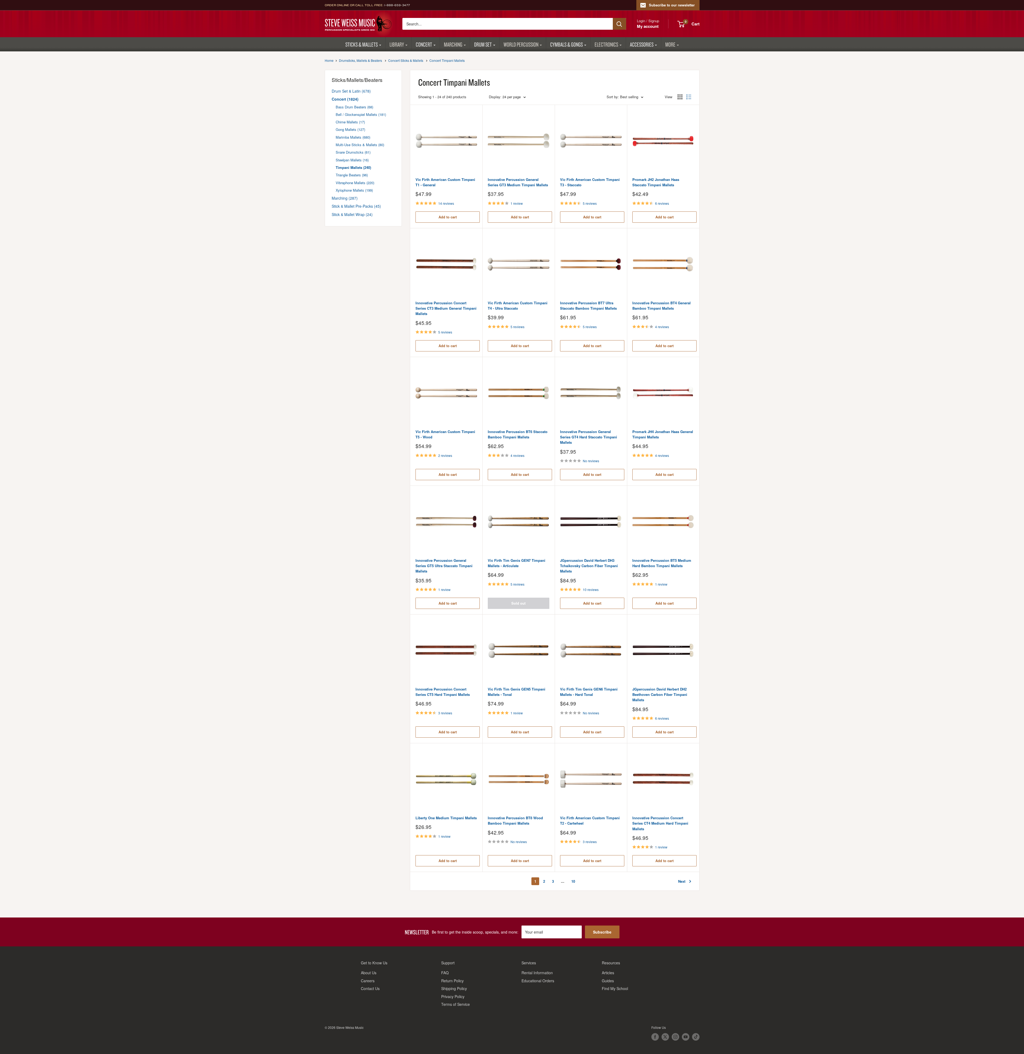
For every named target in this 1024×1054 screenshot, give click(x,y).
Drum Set (483, 44)
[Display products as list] (688, 96)
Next (681, 881)
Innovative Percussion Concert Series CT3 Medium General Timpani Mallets (446, 308)
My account (648, 26)
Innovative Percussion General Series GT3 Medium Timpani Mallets (518, 182)
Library (397, 44)
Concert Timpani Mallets (447, 60)
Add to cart (448, 216)
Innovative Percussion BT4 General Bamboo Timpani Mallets (661, 305)
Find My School (615, 988)
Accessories (641, 44)
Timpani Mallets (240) (353, 167)
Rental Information (537, 972)
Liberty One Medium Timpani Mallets (446, 817)
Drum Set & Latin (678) (351, 91)
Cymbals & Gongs (566, 44)
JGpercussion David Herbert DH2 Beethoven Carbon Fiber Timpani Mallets (659, 694)
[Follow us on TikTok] (696, 1037)
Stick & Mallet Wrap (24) (352, 214)
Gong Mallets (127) (350, 129)
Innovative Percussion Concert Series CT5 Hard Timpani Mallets (442, 692)
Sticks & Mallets (361, 44)
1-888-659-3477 (397, 5)
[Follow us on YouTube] (685, 1037)
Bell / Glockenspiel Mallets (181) (361, 114)
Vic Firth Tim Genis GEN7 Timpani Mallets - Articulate (516, 563)
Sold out (518, 603)
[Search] (619, 24)
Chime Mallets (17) (350, 121)
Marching (453, 44)
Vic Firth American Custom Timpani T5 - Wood (445, 434)
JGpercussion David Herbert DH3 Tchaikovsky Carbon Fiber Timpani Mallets (589, 566)
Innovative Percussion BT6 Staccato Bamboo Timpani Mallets (517, 434)
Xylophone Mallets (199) (354, 190)
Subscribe (602, 932)
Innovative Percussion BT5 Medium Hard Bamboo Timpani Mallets (661, 563)
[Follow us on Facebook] (655, 1037)
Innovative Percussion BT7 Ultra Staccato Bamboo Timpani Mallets (588, 305)
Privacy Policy (452, 996)
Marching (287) (345, 198)
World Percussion (521, 44)
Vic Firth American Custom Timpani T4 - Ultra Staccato (517, 305)
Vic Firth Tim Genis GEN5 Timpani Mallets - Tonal (516, 692)
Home (329, 60)
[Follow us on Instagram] (675, 1037)
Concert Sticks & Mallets (405, 60)
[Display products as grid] (680, 96)
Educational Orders (538, 980)
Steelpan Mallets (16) (352, 159)
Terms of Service (455, 1004)
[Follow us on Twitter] (665, 1037)
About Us (368, 972)
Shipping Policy (454, 988)
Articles (608, 972)
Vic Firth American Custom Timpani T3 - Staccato (590, 182)
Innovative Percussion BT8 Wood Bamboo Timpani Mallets (515, 820)
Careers (368, 980)
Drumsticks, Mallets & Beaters (360, 60)
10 (573, 881)
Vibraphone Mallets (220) (355, 182)
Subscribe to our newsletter (672, 4)
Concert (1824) (345, 99)
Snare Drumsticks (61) (353, 152)
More (670, 44)
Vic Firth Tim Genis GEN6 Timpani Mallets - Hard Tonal (589, 692)
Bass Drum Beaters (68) (354, 106)
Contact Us (370, 988)
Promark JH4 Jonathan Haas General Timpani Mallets (662, 434)
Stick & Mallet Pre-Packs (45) (356, 206)
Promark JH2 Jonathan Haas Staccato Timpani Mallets (655, 182)
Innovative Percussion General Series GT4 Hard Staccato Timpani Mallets (588, 437)
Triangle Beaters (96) (352, 174)
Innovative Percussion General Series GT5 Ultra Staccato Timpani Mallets (444, 566)
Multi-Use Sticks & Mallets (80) (360, 144)
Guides (608, 980)
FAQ (445, 972)
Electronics (606, 44)
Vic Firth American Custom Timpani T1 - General (445, 182)
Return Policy (452, 980)
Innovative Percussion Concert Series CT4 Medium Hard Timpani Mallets (660, 823)
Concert (424, 44)
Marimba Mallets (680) (353, 137)
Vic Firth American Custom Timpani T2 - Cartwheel (590, 820)
